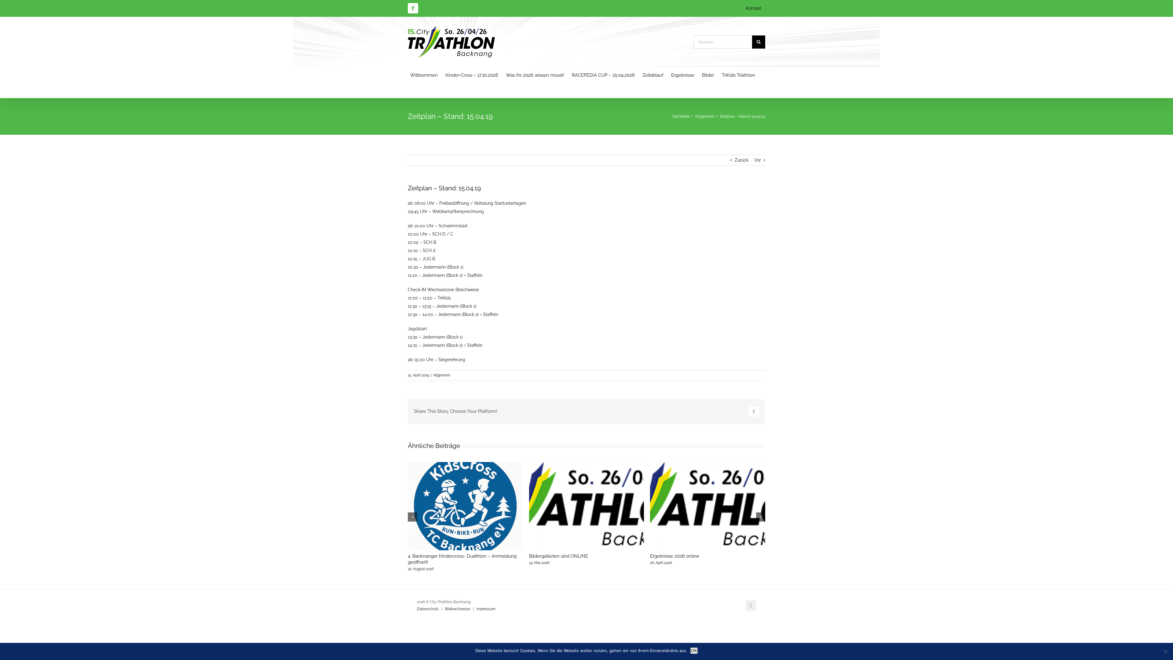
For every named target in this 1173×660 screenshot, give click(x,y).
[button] (412, 517)
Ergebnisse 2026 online (674, 556)
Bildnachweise (457, 609)
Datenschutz (428, 609)
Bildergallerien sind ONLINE (558, 556)
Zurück (741, 160)
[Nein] (1165, 651)
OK (694, 650)
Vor (757, 160)
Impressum (486, 609)
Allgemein (441, 375)
